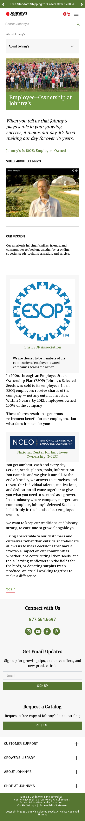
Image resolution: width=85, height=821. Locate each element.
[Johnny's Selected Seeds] (16, 14)
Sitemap (42, 814)
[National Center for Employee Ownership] (42, 442)
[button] (3, 4)
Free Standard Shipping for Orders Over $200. (41, 4)
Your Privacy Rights (25, 799)
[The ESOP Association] (42, 311)
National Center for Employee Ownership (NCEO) (42, 454)
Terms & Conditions (31, 796)
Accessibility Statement (53, 805)
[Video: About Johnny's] (42, 192)
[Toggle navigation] (75, 14)
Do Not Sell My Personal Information (41, 802)
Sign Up (42, 685)
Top (10, 589)
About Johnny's (15, 34)
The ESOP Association (42, 347)
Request (42, 725)
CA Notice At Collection (54, 799)
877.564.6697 (42, 619)
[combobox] (42, 24)
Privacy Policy (54, 796)
